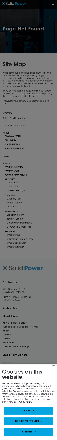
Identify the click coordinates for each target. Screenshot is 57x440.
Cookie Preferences (27, 421)
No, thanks (27, 432)
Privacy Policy (24, 402)
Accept (27, 411)
